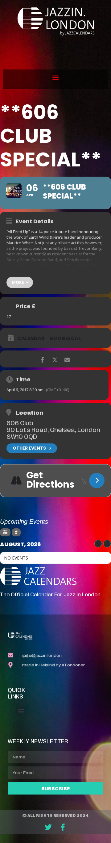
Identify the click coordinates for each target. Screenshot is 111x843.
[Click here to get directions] (97, 480)
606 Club (19, 422)
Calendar (31, 338)
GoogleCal (65, 338)
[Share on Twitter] (54, 359)
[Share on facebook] (42, 359)
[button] (56, 78)
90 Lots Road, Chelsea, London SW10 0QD (53, 433)
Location (29, 412)
